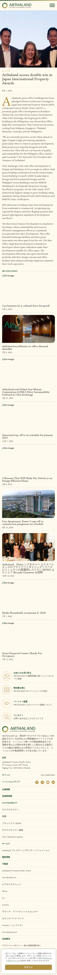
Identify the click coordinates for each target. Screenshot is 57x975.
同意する (28, 967)
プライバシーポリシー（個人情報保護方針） (22, 945)
